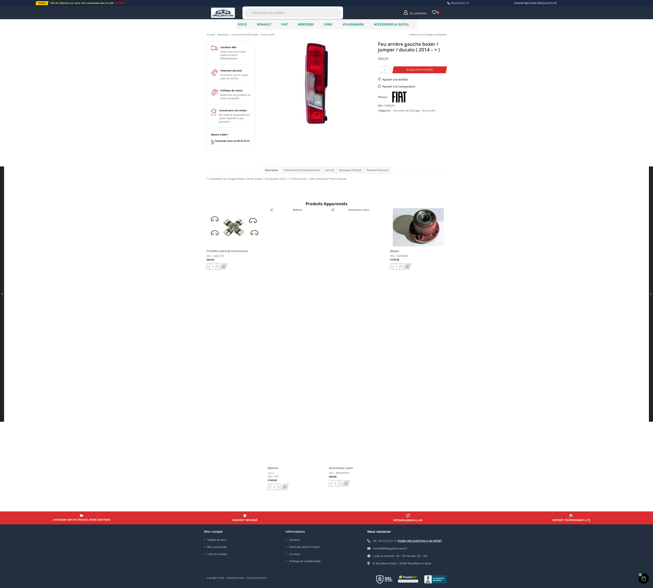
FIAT (284, 24)
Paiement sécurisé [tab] (377, 170)
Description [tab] (271, 170)
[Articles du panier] (446, 12)
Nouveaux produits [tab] (350, 170)
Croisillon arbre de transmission (227, 251)
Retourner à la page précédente (428, 34)
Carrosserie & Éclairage (244, 34)
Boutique (223, 34)
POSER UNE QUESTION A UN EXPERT (420, 541)
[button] (42, 3)
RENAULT (264, 24)
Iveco (271, 472)
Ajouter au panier (421, 69)
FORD (328, 24)
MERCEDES (306, 24)
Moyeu (394, 251)
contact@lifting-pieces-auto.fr (535, 3)
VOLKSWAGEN (353, 24)
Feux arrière (268, 34)
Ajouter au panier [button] (256, 224)
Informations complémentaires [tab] (302, 170)
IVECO (242, 24)
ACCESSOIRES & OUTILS (391, 24)
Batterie (273, 468)
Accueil (211, 34)
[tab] (271, 170)
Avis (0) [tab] (329, 170)
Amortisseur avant (341, 468)
